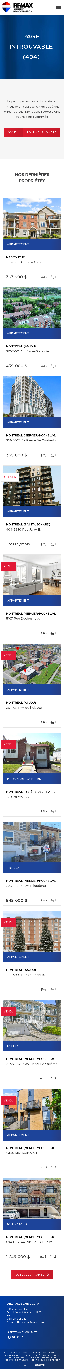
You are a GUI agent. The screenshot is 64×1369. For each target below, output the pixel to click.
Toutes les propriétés (32, 1275)
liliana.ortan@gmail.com (30, 1322)
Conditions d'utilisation (17, 1360)
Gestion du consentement (46, 1360)
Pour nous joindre (41, 132)
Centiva (39, 1365)
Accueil (13, 132)
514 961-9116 (19, 1319)
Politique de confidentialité (41, 1358)
